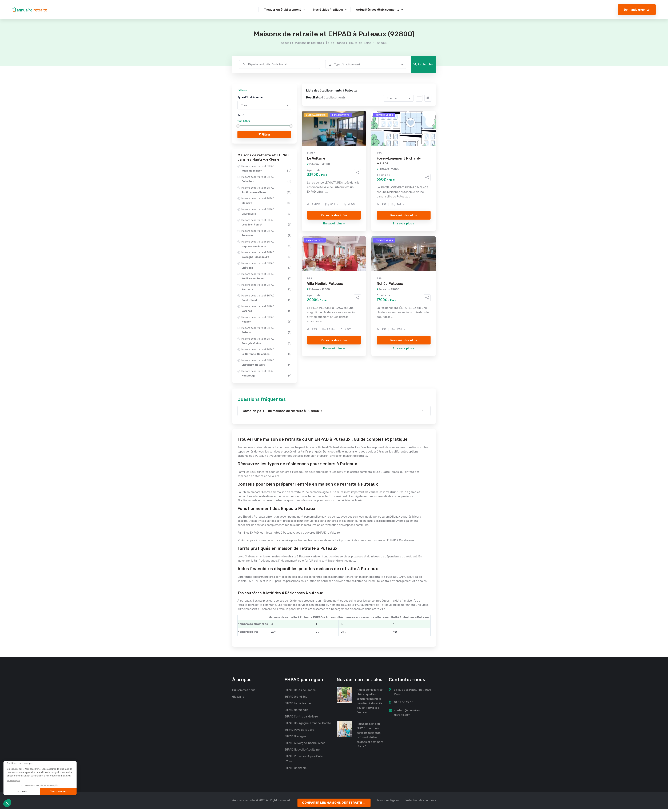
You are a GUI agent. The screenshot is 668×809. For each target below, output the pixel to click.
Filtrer (266, 134)
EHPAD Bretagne (295, 736)
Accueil (286, 43)
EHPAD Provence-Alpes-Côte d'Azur (303, 759)
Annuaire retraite (243, 800)
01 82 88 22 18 (403, 702)
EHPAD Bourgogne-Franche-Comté (307, 723)
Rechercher (426, 64)
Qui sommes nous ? (244, 690)
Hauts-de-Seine (360, 43)
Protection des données (420, 800)
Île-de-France (335, 43)
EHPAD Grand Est (295, 696)
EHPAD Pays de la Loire (299, 729)
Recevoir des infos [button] (334, 215)
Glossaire (238, 696)
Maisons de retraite (308, 43)
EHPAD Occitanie (295, 768)
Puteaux (381, 43)
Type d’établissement (251, 97)
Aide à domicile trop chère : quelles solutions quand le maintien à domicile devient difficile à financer (370, 701)
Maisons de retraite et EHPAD (266, 168)
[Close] (659, 773)
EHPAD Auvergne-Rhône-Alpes (304, 743)
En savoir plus (332, 223)
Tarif (240, 115)
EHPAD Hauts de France (300, 690)
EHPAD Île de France (297, 703)
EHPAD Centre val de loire (301, 716)
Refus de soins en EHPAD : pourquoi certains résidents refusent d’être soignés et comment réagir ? (370, 735)
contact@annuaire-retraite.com (407, 712)
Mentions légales (388, 800)
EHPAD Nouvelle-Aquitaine (302, 749)
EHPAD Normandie (296, 710)
